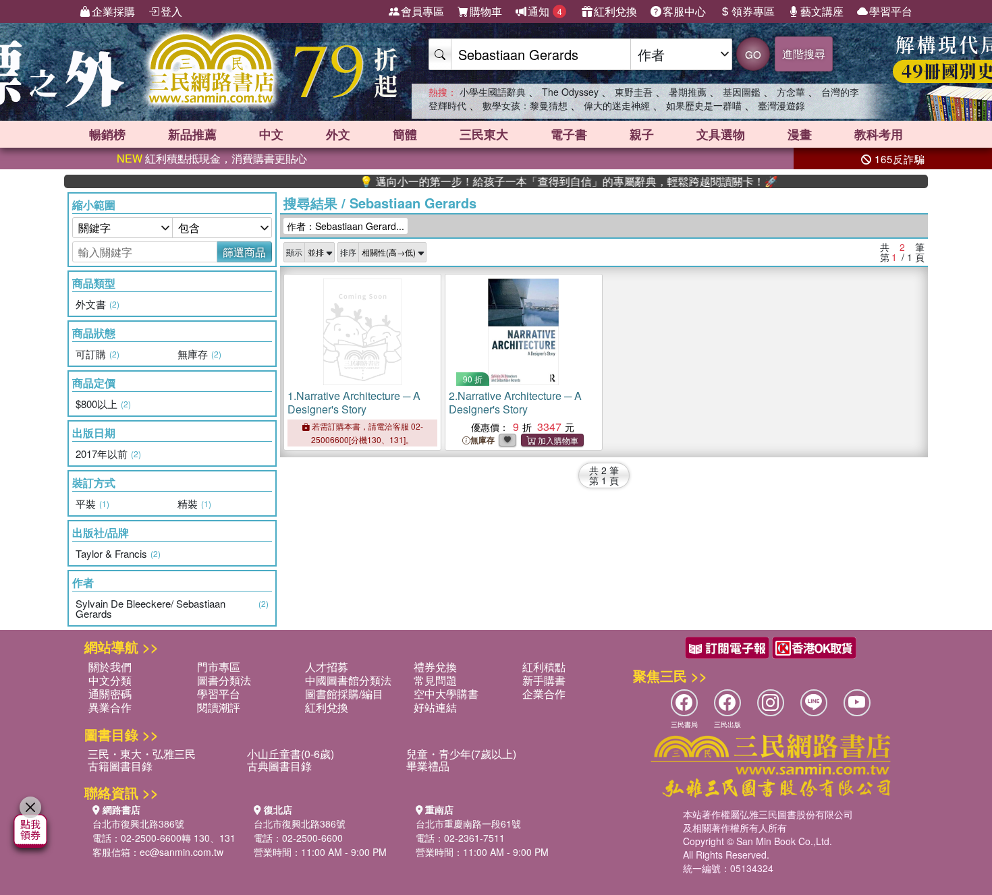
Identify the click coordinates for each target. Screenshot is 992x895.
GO (753, 54)
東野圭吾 (634, 91)
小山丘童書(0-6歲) (290, 753)
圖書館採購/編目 (344, 693)
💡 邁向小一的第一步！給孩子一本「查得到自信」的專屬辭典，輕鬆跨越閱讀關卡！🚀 (546, 181)
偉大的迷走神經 (617, 105)
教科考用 (878, 134)
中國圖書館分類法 (348, 680)
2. (515, 402)
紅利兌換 (615, 11)
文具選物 (720, 134)
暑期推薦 (688, 91)
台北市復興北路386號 (138, 823)
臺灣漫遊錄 (781, 105)
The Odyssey (570, 91)
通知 (545, 11)
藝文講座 (822, 11)
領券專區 (753, 11)
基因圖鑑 (742, 91)
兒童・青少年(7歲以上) (461, 753)
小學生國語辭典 (493, 91)
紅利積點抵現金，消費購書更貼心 (212, 158)
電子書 (569, 134)
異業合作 (110, 707)
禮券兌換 (435, 666)
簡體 (405, 134)
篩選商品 (244, 252)
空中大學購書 (446, 693)
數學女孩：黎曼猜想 (525, 105)
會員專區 (422, 11)
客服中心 (684, 11)
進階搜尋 (803, 53)
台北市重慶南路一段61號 (468, 823)
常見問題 (435, 680)
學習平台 (890, 11)
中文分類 (110, 680)
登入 (171, 11)
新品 (192, 134)
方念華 (791, 91)
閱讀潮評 (218, 707)
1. (353, 402)
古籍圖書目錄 (120, 766)
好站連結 (435, 707)
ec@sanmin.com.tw (181, 852)
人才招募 (326, 666)
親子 (642, 134)
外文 (338, 134)
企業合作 (544, 693)
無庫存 (482, 440)
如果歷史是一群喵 (704, 105)
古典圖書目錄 (279, 766)
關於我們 (110, 666)
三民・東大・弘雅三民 (142, 753)
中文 (271, 134)
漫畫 (800, 134)
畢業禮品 (427, 766)
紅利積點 (544, 666)
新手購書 (544, 680)
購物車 (486, 11)
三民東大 (484, 134)
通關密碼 (110, 693)
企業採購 (113, 11)
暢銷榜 (107, 134)
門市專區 (218, 666)
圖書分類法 (224, 680)
